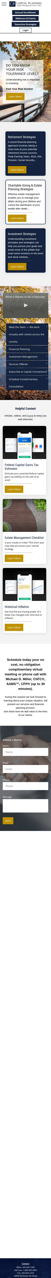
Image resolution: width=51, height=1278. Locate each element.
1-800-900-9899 (30, 1270)
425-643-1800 (28, 1267)
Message (7, 796)
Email (5, 762)
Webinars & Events (26, 18)
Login (26, 30)
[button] (26, 305)
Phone (6, 779)
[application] (25, 305)
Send (8, 820)
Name (6, 745)
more (30, 415)
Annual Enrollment (25, 12)
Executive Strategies (25, 24)
